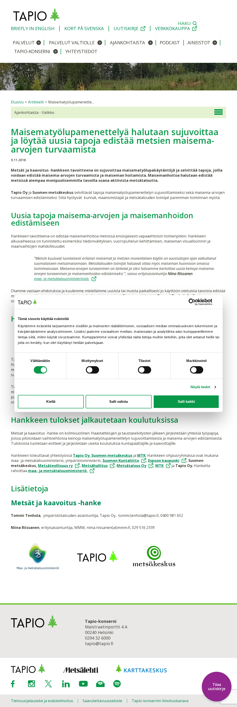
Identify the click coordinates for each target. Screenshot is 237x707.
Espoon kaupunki (163, 460)
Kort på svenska (84, 28)
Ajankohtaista (127, 42)
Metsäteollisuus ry (55, 465)
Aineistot (198, 42)
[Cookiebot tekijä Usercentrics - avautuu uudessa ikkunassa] (199, 301)
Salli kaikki (186, 401)
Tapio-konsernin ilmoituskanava (160, 700)
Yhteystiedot (81, 51)
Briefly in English (33, 28)
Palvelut (23, 42)
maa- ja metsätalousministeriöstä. (61, 278)
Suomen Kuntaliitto (121, 460)
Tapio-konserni (32, 51)
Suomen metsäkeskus (111, 455)
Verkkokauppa (172, 28)
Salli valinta (118, 401)
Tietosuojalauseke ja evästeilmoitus (42, 700)
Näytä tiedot (200, 387)
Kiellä (50, 401)
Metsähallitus (95, 465)
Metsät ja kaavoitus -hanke (56, 502)
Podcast (170, 42)
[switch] (92, 370)
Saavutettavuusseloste (102, 700)
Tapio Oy (81, 455)
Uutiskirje (126, 28)
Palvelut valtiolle (71, 42)
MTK (141, 455)
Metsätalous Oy (131, 465)
